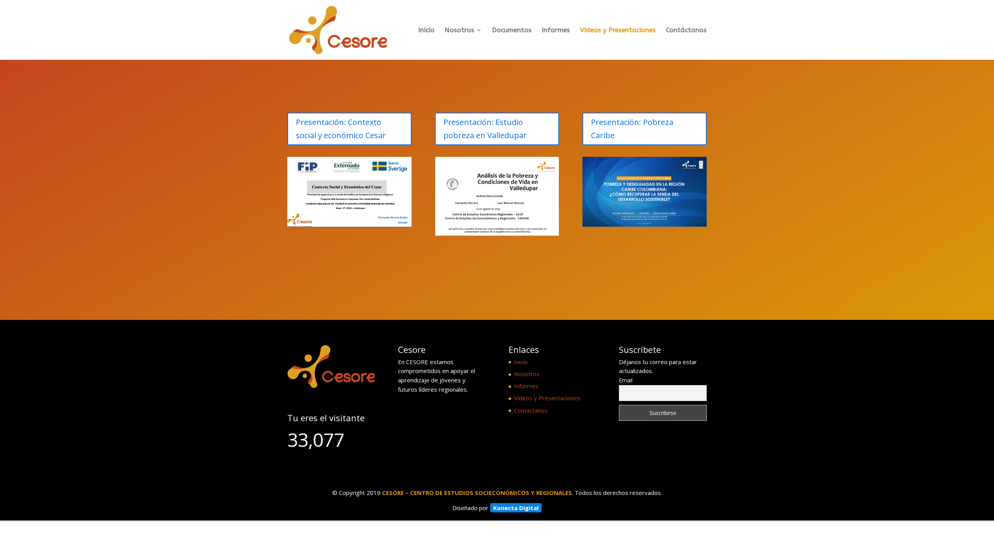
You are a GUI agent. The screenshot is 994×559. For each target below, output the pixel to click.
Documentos (512, 30)
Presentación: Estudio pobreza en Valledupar (485, 129)
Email (626, 380)
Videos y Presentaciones (618, 30)
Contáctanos (686, 30)
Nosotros (459, 30)
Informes (556, 30)
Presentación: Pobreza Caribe (632, 129)
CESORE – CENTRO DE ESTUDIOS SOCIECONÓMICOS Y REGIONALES (477, 493)
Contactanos (530, 410)
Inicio (426, 30)
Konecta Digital (516, 508)
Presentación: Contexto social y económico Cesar (341, 129)
